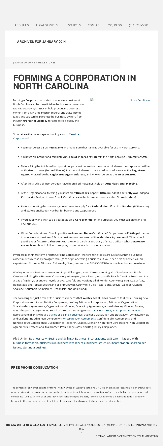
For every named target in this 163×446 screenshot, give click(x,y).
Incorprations (96, 338)
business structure (98, 343)
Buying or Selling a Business (66, 314)
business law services (71, 343)
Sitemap (100, 436)
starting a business (35, 347)
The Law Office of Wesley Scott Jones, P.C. (81, 10)
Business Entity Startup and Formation (117, 310)
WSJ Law (112, 338)
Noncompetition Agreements (78, 318)
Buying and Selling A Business (67, 338)
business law (48, 343)
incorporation (120, 343)
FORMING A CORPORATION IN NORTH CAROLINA (74, 82)
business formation (25, 343)
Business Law (38, 338)
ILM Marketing (149, 436)
